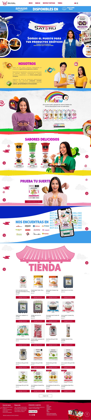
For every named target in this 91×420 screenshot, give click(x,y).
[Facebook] (29, 415)
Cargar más (45, 395)
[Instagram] (31, 415)
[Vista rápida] (23, 282)
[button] (37, 3)
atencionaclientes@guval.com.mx (37, 407)
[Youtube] (34, 415)
